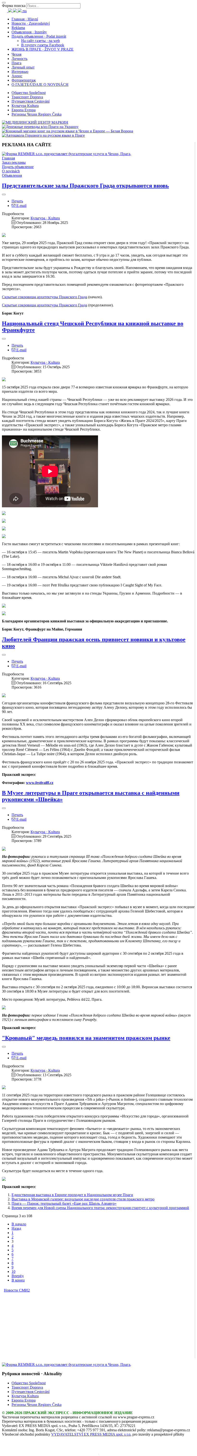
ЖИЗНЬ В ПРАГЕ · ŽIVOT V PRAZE (43, 49)
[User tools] (4, 194)
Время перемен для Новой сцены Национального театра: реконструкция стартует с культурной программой (100, 1208)
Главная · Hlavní (25, 19)
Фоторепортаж (24, 80)
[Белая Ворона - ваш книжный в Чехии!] (67, 131)
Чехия (16, 54)
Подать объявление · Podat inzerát (39, 36)
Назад (16, 1228)
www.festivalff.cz (39, 783)
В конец (18, 1280)
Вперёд (18, 1276)
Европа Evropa (24, 110)
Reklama (18, 28)
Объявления (12, 175)
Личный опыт (23, 67)
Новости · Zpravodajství (31, 23)
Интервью (20, 72)
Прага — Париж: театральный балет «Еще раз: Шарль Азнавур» (64, 1203)
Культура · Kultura (45, 218)
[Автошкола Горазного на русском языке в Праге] (43, 135)
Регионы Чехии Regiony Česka (37, 114)
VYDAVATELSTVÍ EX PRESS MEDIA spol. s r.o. (91, 1434)
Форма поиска (13, 6)
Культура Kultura (25, 106)
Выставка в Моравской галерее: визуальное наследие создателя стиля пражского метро (83, 1199)
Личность (19, 59)
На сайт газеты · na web (40, 41)
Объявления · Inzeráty (29, 32)
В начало (19, 1224)
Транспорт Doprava (27, 97)
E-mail (20, 206)
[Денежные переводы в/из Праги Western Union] (40, 127)
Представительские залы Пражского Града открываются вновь (85, 185)
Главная (8, 158)
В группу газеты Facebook (42, 45)
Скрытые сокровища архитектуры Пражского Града (44, 297)
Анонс (17, 76)
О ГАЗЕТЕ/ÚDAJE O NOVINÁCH (40, 84)
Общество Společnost (29, 93)
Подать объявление (18, 167)
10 (13, 1271)
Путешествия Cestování (30, 101)
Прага (16, 63)
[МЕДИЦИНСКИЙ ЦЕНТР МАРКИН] (35, 122)
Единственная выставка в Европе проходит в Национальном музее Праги (72, 1195)
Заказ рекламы (14, 162)
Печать (17, 201)
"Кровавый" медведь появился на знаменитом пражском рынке (86, 1038)
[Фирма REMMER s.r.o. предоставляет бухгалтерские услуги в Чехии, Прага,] (66, 154)
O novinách (11, 171)
